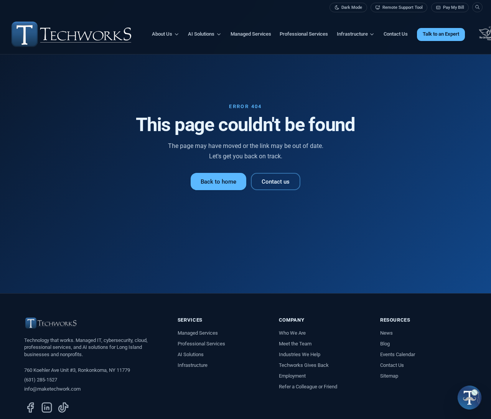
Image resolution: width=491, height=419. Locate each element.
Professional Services (304, 34)
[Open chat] (469, 397)
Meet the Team (295, 344)
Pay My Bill (453, 7)
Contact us (276, 181)
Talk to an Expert (441, 34)
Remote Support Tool (402, 7)
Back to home (218, 181)
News (386, 333)
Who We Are (292, 333)
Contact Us (396, 34)
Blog (385, 344)
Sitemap (389, 376)
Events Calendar (397, 354)
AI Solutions (191, 354)
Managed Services (251, 34)
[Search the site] (477, 7)
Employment (292, 376)
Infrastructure (193, 365)
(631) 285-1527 (40, 380)
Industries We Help (299, 354)
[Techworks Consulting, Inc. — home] (71, 34)
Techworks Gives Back (304, 365)
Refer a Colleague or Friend (308, 386)
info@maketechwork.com (52, 389)
